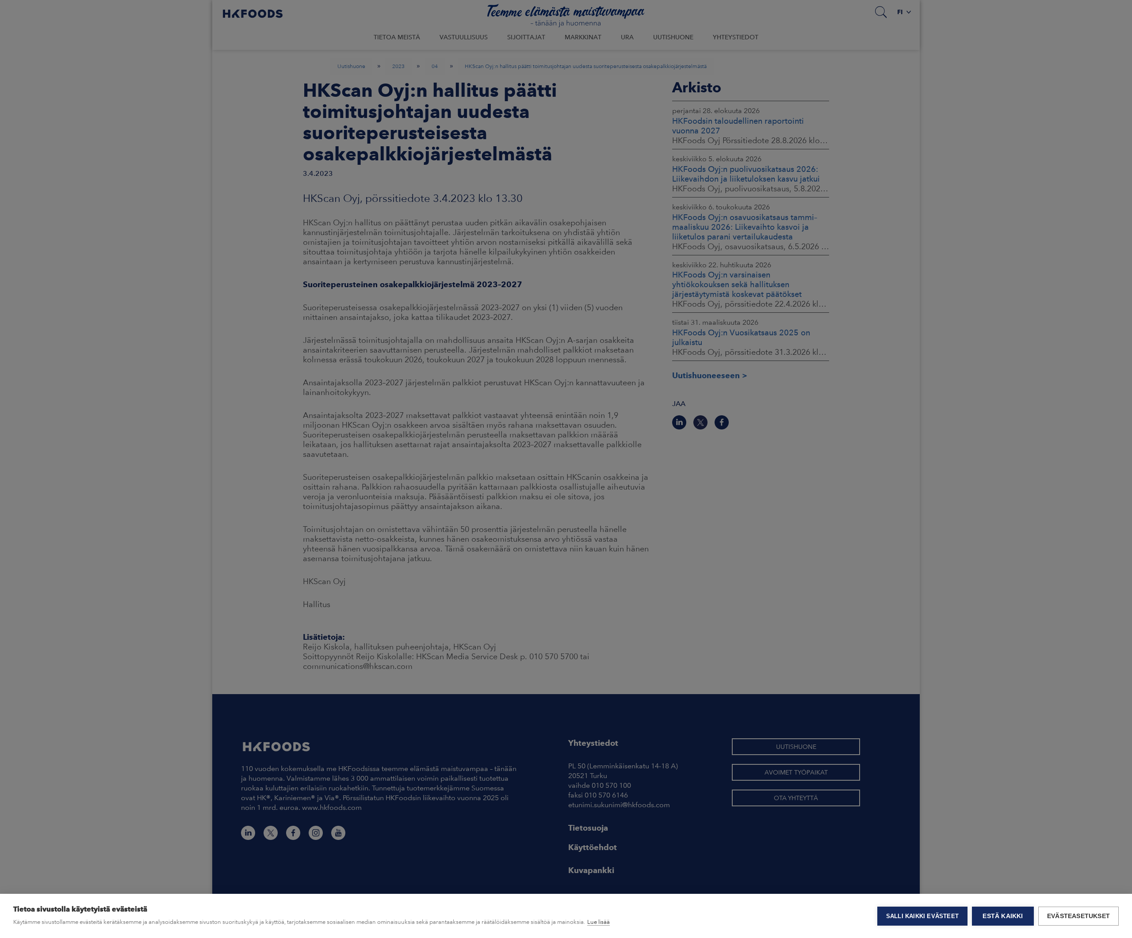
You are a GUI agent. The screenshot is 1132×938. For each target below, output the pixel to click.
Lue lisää (598, 922)
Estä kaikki (1003, 916)
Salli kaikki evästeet (922, 916)
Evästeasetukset (1078, 916)
